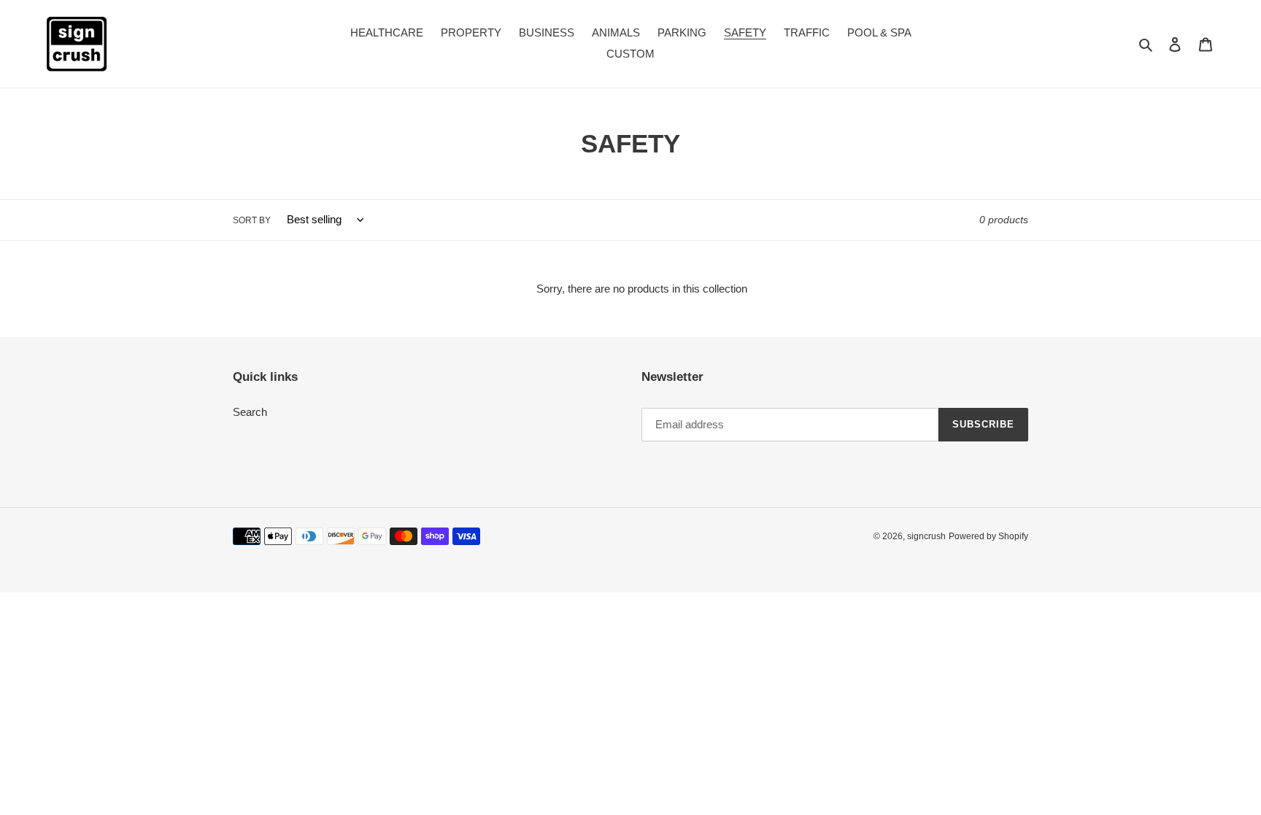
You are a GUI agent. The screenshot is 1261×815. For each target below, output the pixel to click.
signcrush (926, 536)
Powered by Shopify (988, 536)
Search (250, 412)
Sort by (252, 220)
